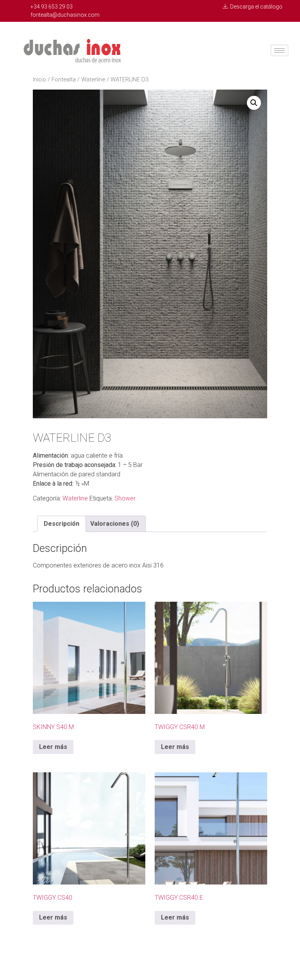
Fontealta (64, 79)
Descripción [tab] (61, 523)
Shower (125, 498)
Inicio (39, 79)
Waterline (93, 79)
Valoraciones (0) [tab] (114, 523)
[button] (254, 103)
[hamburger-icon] (279, 50)
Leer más (53, 747)
